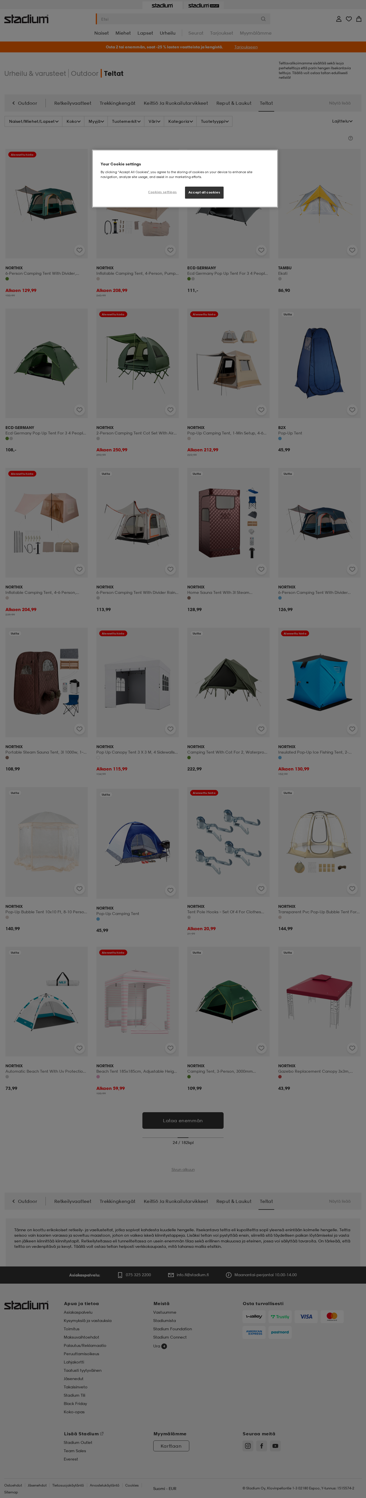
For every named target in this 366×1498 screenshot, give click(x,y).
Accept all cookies (204, 192)
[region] (185, 178)
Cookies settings (162, 192)
